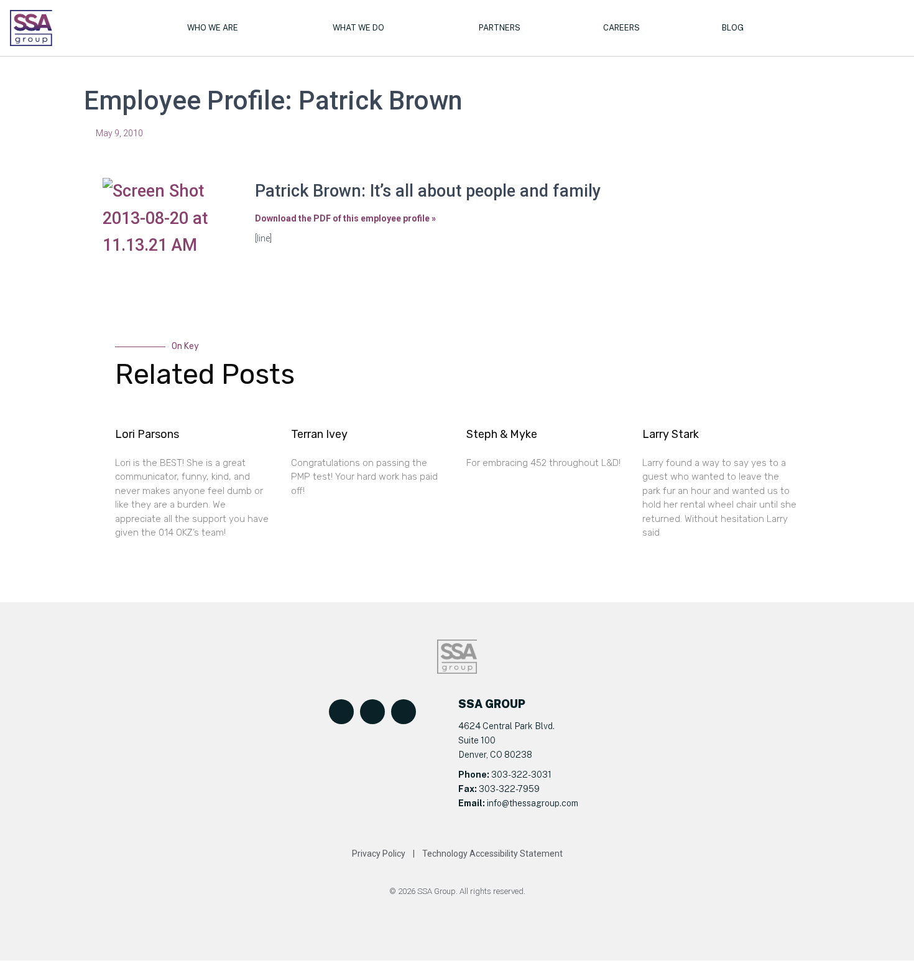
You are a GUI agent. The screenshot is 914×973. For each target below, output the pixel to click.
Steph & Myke (501, 434)
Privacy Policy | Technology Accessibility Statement (457, 854)
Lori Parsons (147, 434)
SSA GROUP (491, 703)
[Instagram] (403, 711)
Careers (621, 27)
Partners (499, 27)
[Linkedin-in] (372, 711)
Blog (733, 27)
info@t (498, 803)
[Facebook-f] (341, 711)
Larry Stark (670, 434)
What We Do (358, 27)
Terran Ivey (319, 434)
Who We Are (212, 27)
